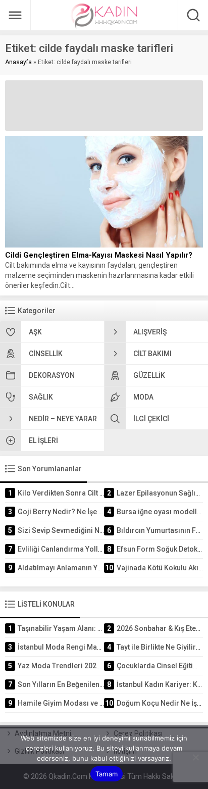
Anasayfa (18, 62)
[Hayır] (195, 757)
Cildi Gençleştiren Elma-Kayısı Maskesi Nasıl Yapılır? (98, 255)
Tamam (106, 774)
